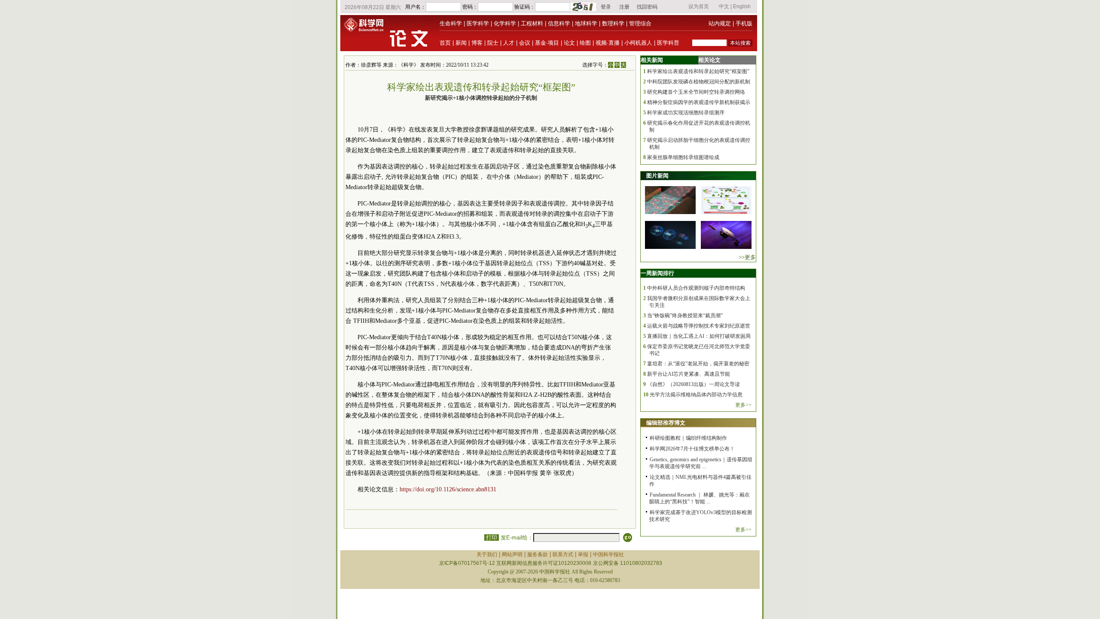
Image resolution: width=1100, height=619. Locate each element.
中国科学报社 (608, 555)
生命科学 (451, 23)
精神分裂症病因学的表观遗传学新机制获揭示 (698, 102)
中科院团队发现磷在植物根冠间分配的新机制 (698, 82)
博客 (477, 43)
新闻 (461, 43)
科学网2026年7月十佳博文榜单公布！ (692, 449)
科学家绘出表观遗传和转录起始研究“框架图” (698, 71)
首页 (445, 43)
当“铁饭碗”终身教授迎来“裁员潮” (685, 316)
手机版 (744, 23)
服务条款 (537, 555)
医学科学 (478, 23)
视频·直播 (608, 43)
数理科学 (613, 23)
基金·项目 (547, 43)
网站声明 (512, 555)
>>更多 (747, 257)
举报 (583, 555)
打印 (491, 537)
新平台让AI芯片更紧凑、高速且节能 (688, 374)
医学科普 (668, 43)
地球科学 (586, 23)
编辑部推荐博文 (665, 423)
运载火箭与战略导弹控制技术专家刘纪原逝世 (698, 326)
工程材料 (532, 23)
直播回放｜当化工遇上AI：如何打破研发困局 (699, 336)
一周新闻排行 (657, 273)
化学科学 (505, 23)
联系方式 (563, 555)
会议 (524, 43)
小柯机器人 (638, 43)
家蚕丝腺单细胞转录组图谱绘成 (683, 157)
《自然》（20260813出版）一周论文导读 (693, 384)
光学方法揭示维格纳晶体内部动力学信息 (696, 395)
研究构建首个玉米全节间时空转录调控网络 (696, 92)
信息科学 (559, 23)
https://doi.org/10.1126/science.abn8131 (448, 489)
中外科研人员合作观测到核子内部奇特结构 (696, 288)
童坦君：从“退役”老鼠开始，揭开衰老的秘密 (698, 364)
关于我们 (487, 555)
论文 (569, 43)
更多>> (743, 405)
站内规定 (720, 23)
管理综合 (640, 23)
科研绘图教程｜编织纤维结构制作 (688, 438)
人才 (508, 43)
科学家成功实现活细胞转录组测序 (685, 113)
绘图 (585, 43)
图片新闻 (657, 175)
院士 (492, 43)
